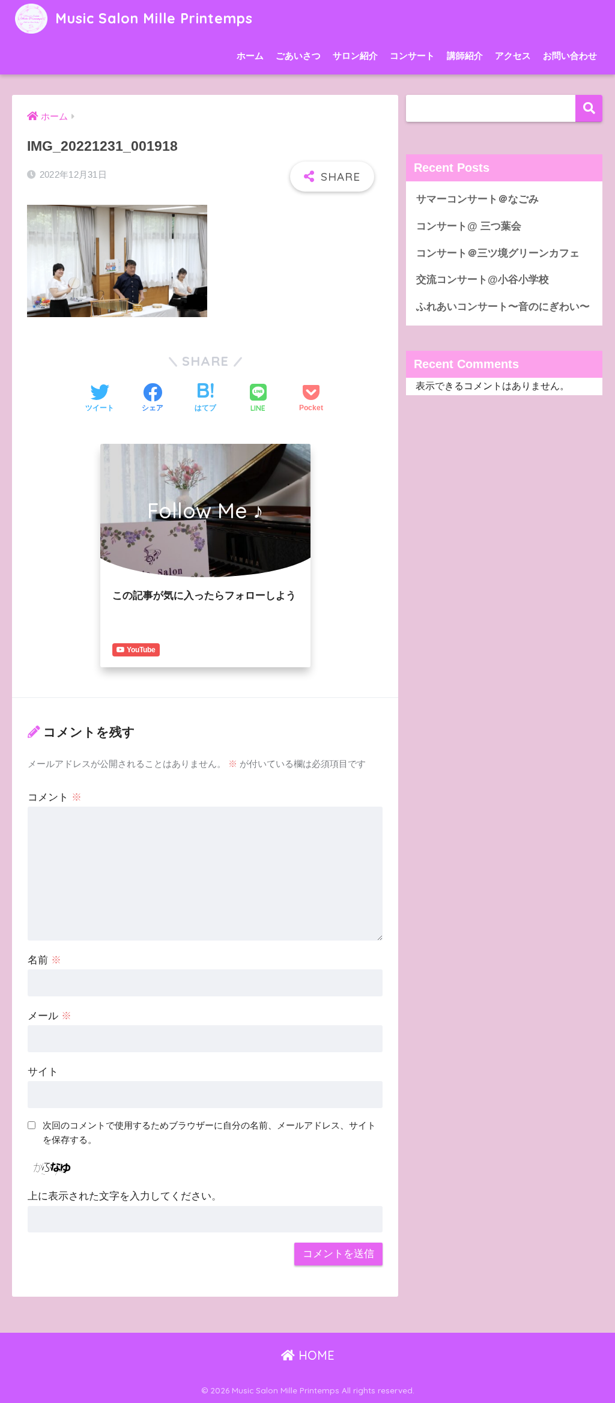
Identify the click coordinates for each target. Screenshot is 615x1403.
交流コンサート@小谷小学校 (482, 279)
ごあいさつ (298, 55)
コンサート (412, 55)
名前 (44, 960)
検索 (588, 108)
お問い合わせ (570, 55)
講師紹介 (465, 55)
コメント (55, 797)
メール (49, 1016)
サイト (43, 1071)
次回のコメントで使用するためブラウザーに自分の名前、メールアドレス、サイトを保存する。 (209, 1132)
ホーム (250, 55)
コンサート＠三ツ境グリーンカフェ (498, 253)
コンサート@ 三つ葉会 (468, 226)
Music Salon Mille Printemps (151, 18)
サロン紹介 (355, 55)
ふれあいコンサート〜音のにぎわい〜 (503, 306)
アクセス (513, 55)
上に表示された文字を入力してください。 (125, 1196)
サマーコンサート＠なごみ (477, 199)
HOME (315, 1355)
